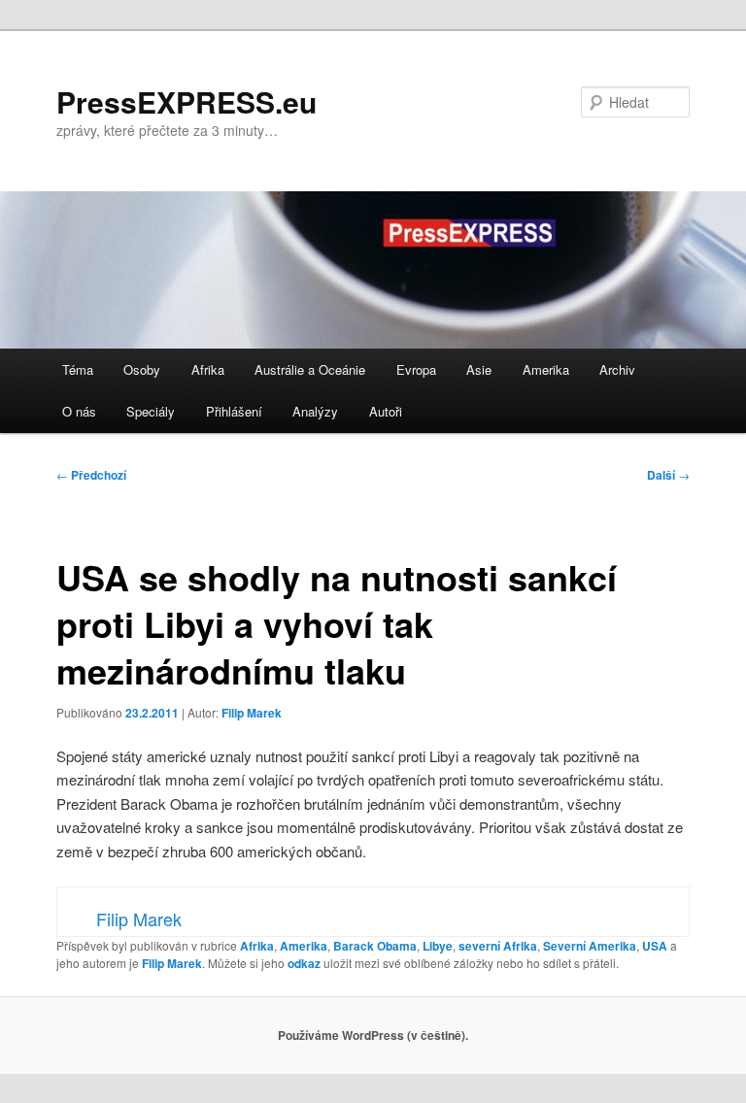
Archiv (617, 369)
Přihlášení (234, 411)
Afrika (207, 369)
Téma (77, 369)
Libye (438, 945)
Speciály (150, 411)
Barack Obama (375, 945)
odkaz (304, 963)
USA (654, 945)
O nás (79, 411)
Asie (479, 369)
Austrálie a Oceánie (309, 369)
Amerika (546, 369)
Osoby (141, 369)
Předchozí (91, 475)
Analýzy (315, 411)
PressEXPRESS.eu (186, 101)
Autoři (385, 411)
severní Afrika (497, 945)
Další (668, 475)
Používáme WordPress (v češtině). (373, 1035)
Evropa (416, 369)
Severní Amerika (589, 945)
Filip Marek (251, 712)
